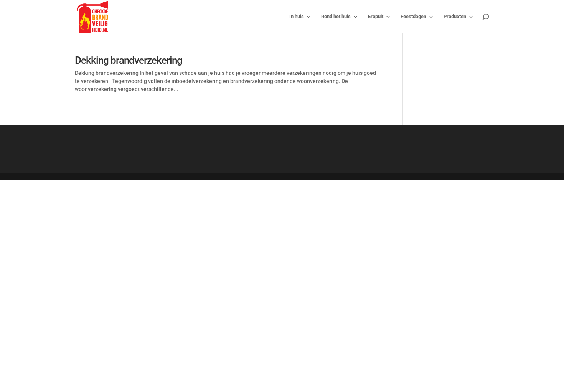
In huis (296, 16)
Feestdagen (413, 16)
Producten (455, 16)
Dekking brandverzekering (128, 60)
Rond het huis (336, 16)
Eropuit (375, 16)
